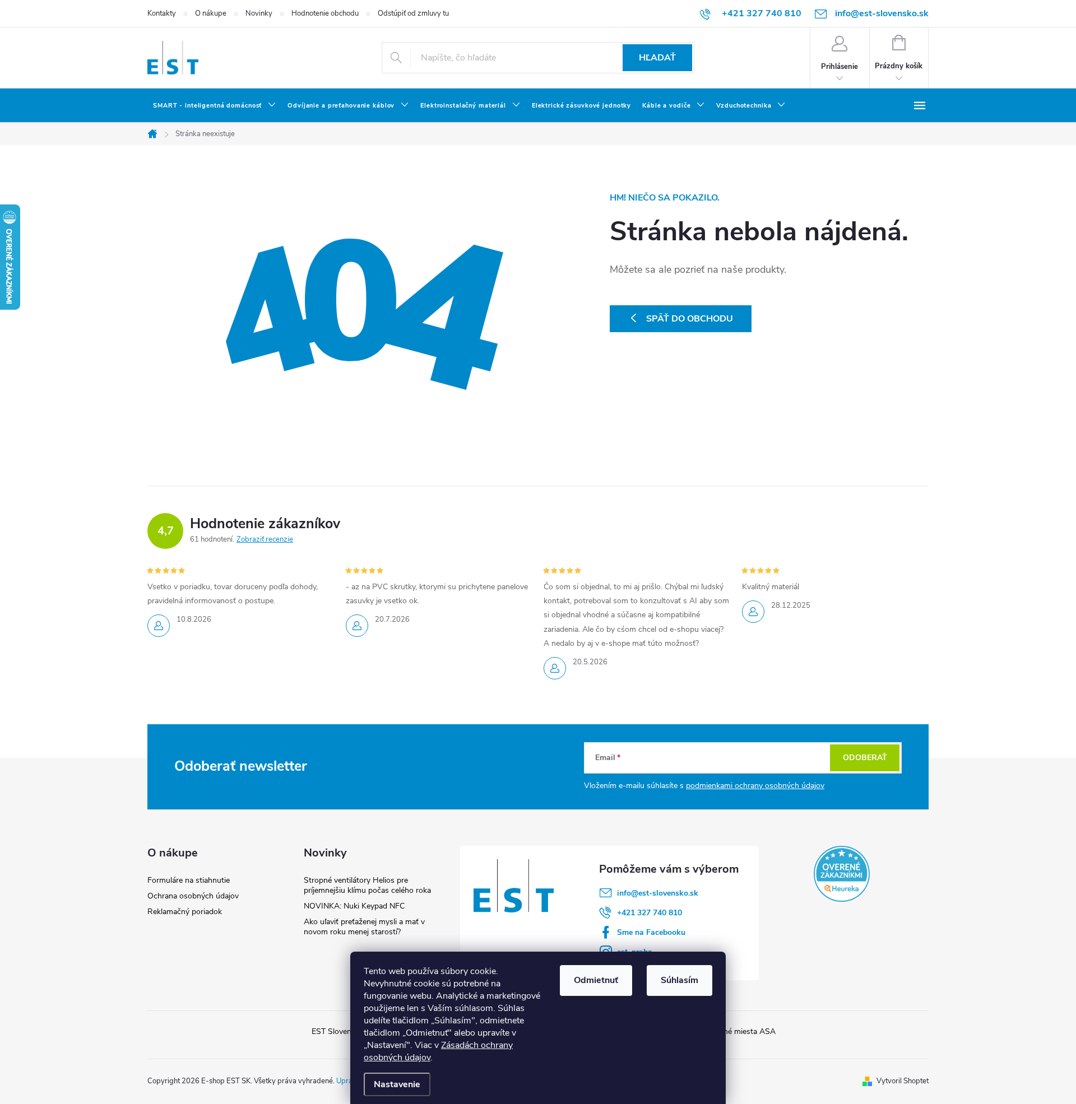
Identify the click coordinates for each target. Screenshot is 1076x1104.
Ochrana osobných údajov (193, 896)
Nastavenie (397, 1084)
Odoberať (865, 757)
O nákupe (210, 13)
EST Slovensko (338, 1031)
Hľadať (657, 58)
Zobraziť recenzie (264, 539)
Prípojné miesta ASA (739, 1031)
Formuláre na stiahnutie (188, 880)
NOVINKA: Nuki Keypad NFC (354, 906)
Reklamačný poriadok (184, 911)
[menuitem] (214, 105)
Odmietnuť (596, 980)
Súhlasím (679, 980)
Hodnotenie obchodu (325, 13)
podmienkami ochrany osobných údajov (755, 785)
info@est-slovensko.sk (657, 893)
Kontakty (161, 13)
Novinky (258, 13)
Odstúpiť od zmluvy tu (413, 13)
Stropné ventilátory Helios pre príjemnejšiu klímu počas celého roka (367, 885)
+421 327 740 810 (649, 912)
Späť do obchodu (689, 319)
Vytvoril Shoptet (902, 1081)
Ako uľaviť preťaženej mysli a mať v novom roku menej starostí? (364, 926)
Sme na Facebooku (651, 932)
